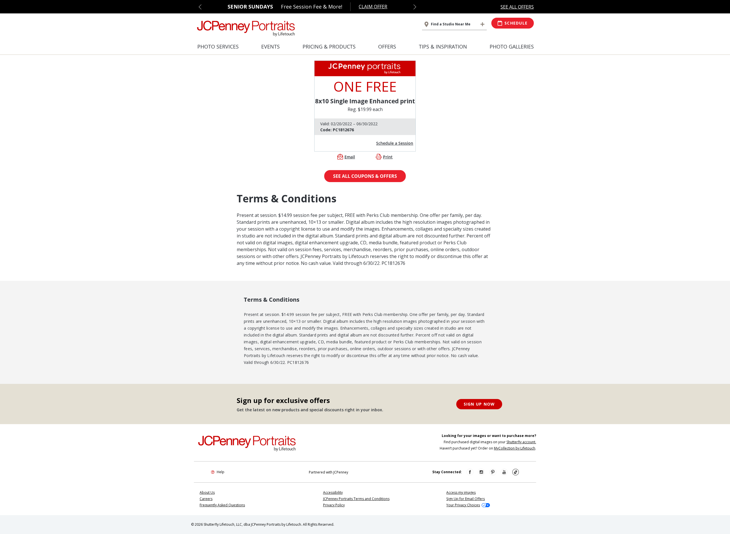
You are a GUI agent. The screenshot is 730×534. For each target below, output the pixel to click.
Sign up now (479, 404)
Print (388, 157)
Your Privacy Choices (463, 505)
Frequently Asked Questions (222, 505)
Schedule (516, 23)
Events (270, 46)
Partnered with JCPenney (328, 472)
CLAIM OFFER (373, 6)
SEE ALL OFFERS (517, 7)
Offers (387, 46)
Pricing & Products (329, 46)
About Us (207, 492)
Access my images (461, 492)
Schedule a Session (394, 143)
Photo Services (218, 46)
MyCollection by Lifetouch (514, 448)
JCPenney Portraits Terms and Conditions (356, 498)
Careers (206, 498)
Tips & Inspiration (443, 46)
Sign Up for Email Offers (465, 498)
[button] (200, 7)
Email (349, 157)
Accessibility (333, 492)
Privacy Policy (334, 505)
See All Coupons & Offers (365, 176)
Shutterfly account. (521, 442)
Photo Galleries (512, 46)
